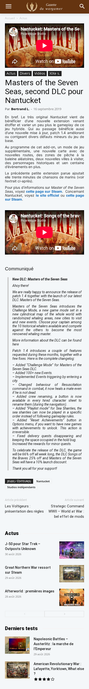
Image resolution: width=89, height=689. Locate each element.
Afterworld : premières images (29, 591)
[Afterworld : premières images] (71, 597)
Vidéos (39, 73)
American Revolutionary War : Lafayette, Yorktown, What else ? (59, 669)
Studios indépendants (21, 487)
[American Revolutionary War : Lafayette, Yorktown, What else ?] (17, 670)
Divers (25, 73)
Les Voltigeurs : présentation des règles (24, 509)
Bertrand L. (20, 109)
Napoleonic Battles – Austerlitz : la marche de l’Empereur (53, 644)
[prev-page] (24, 614)
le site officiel (47, 195)
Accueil (10, 18)
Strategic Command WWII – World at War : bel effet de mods (66, 511)
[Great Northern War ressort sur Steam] (71, 573)
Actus (23, 18)
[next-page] (64, 614)
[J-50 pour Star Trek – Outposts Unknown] (71, 550)
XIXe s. (54, 73)
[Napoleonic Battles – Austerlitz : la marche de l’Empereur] (17, 645)
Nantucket (43, 481)
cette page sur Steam (44, 191)
